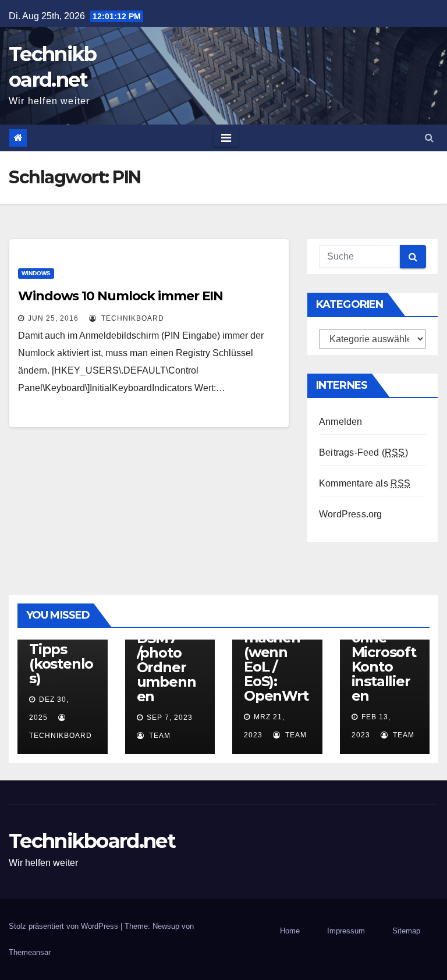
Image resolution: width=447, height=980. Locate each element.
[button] (429, 138)
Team (159, 736)
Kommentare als (365, 483)
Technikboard (131, 318)
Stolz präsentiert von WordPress (64, 926)
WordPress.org (350, 514)
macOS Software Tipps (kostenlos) (61, 649)
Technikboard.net (92, 841)
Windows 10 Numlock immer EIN (120, 296)
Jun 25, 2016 (53, 318)
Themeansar (30, 952)
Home (290, 930)
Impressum (346, 930)
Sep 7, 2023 (170, 717)
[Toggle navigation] (226, 138)
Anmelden (341, 422)
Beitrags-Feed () (363, 452)
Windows (36, 273)
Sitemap (406, 930)
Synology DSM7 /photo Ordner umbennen (168, 660)
